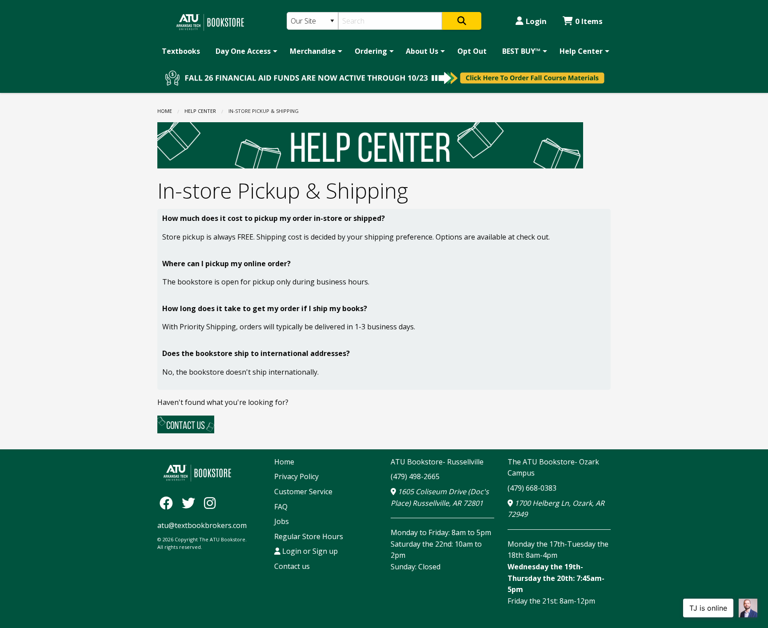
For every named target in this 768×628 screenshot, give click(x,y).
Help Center (581, 51)
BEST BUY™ (521, 51)
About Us (422, 51)
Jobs (281, 521)
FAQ (281, 507)
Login (536, 21)
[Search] (461, 21)
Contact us (292, 566)
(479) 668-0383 (532, 488)
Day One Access (243, 51)
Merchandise (313, 51)
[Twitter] (191, 503)
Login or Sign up (309, 551)
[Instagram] (210, 503)
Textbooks (181, 51)
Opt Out (472, 51)
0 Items (589, 21)
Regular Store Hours (308, 536)
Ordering (371, 51)
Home (164, 111)
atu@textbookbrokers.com (202, 525)
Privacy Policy (296, 476)
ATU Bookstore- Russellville (437, 462)
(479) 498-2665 (415, 476)
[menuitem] (181, 51)
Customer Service (303, 491)
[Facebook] (168, 503)
